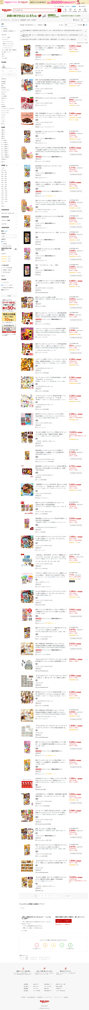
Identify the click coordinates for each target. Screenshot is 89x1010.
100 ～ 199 (4, 172)
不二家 (3, 94)
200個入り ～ (4, 159)
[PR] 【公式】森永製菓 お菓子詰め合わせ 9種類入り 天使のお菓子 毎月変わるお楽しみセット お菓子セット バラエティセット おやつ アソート (51, 82)
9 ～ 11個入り (4, 142)
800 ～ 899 (4, 186)
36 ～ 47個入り (5, 148)
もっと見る (24, 930)
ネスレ (3, 117)
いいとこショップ (41, 427)
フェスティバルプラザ (42, 211)
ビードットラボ (5, 110)
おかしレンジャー (41, 59)
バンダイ (3, 114)
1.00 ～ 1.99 (4, 191)
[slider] (1, 68)
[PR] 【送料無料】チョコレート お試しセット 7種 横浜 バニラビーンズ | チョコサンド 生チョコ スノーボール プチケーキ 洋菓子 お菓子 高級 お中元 (51, 115)
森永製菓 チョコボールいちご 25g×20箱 (47, 249)
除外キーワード (5, 289)
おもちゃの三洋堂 (41, 306)
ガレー (3, 100)
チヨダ (3, 121)
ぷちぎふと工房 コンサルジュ (44, 586)
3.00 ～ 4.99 (4, 195)
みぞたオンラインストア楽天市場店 (45, 461)
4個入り (3, 136)
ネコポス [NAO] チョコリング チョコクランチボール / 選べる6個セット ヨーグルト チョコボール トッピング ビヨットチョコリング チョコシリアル (51, 593)
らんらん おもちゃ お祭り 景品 (44, 840)
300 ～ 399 (4, 176)
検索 (10, 74)
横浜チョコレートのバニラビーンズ (45, 127)
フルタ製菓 (4, 96)
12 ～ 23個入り (5, 144)
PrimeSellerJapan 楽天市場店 (44, 824)
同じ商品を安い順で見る (76, 142)
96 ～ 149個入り (5, 155)
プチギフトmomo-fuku (42, 568)
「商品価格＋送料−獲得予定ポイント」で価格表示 (31, 25)
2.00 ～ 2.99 (4, 193)
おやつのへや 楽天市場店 (43, 372)
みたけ (3, 104)
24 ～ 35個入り (5, 146)
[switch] (15, 249)
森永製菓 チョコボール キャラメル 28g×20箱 (49, 216)
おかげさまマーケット (42, 143)
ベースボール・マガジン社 (7, 108)
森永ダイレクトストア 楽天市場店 (45, 93)
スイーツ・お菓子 (24, 957)
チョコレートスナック (44, 957)
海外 (6, 231)
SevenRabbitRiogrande (42, 292)
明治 (2, 85)
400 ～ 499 (4, 178)
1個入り (3, 130)
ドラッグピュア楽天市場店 (43, 806)
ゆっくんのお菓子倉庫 (42, 513)
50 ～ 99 (3, 170)
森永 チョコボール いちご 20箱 (46, 265)
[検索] (59, 10)
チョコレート (33, 957)
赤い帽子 (3, 83)
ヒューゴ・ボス (5, 112)
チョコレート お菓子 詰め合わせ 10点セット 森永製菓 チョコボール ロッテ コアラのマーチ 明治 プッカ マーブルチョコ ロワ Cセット (50, 812)
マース (3, 119)
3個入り (3, 134)
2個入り (3, 132)
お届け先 (3, 233)
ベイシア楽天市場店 (41, 479)
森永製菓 (3, 81)
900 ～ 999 (4, 189)
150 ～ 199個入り (5, 157)
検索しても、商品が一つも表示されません (33, 928)
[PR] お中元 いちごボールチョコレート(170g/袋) (50, 98)
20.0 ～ (3, 203)
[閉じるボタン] (85, 31)
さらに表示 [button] (4, 58)
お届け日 (3, 239)
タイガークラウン (5, 90)
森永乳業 (3, 87)
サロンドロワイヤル (41, 105)
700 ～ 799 (4, 184)
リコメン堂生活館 (41, 532)
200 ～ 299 (4, 174)
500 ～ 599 (4, 180)
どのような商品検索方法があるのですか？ (33, 926)
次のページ (69, 896)
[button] (83, 6)
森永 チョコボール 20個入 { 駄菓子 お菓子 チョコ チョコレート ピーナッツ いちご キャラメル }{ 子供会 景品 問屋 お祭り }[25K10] (50, 202)
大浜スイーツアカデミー (42, 498)
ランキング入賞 (74, 120)
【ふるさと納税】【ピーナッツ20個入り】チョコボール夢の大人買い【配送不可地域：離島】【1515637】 (50, 434)
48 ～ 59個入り (5, 150)
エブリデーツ (40, 75)
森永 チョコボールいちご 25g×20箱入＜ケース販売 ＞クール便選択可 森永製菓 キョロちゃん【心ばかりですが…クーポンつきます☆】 (51, 744)
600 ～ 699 (4, 182)
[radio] (2, 26)
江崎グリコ (4, 98)
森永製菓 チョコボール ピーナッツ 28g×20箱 (49, 131)
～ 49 (2, 168)
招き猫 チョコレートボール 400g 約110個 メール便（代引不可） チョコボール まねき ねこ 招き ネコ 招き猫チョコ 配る (50, 694)
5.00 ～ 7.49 (4, 197)
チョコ (22, 908)
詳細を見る (73, 39)
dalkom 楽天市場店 (41, 789)
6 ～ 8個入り (4, 140)
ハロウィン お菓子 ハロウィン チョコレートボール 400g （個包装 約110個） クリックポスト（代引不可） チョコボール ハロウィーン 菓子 (51, 361)
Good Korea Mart (41, 604)
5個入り (3, 138)
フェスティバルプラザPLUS (43, 161)
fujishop (39, 244)
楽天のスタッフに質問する (63, 921)
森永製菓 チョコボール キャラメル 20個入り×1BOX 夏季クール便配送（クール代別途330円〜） (49, 452)
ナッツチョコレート (44, 959)
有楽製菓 (3, 106)
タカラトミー (4, 92)
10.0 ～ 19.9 (4, 201)
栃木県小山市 (40, 445)
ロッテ (3, 102)
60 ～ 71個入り (5, 153)
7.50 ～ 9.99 (4, 199)
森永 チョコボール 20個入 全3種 (45, 297)
